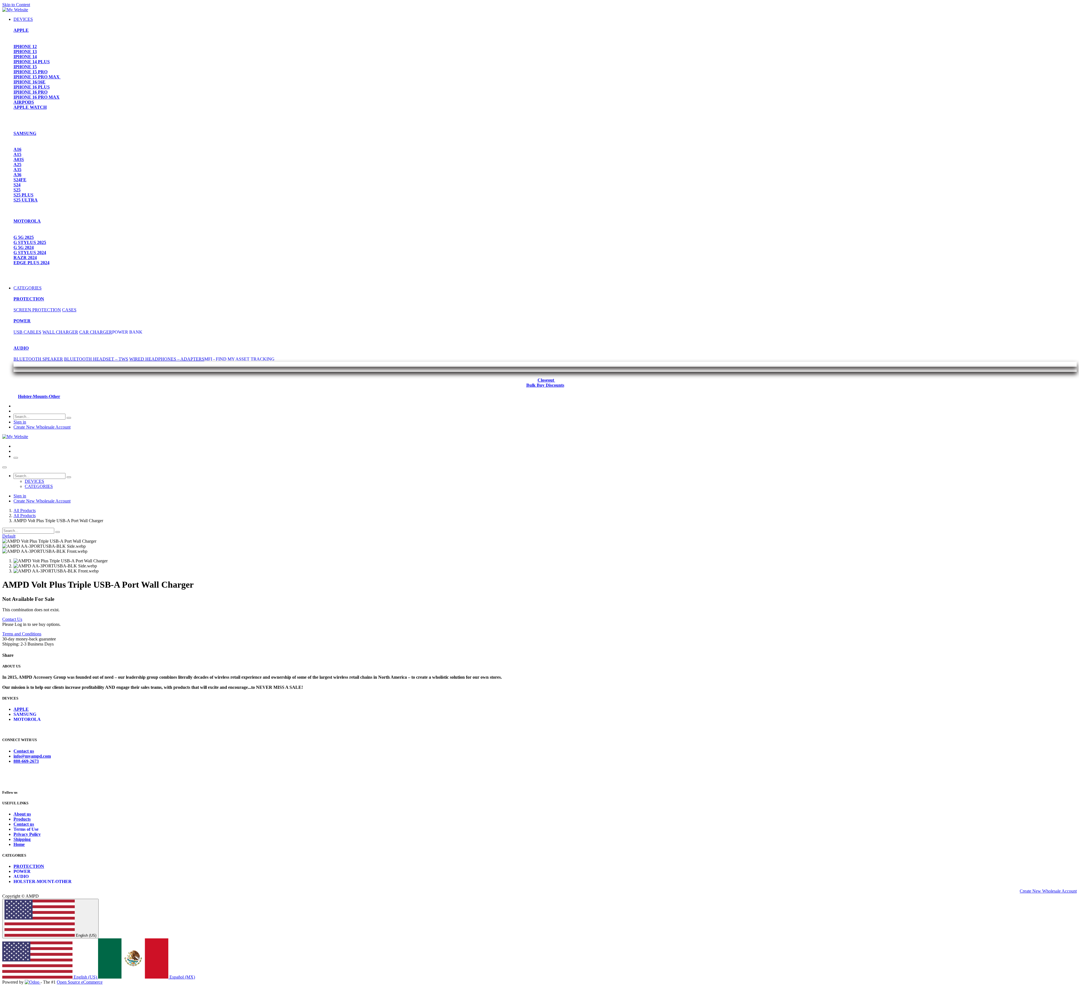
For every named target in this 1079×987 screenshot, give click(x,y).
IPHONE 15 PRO (30, 71)
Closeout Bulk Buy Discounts (545, 383)
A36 (17, 174)
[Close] (4, 467)
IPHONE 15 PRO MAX (37, 76)
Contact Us (12, 619)
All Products (24, 510)
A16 (17, 149)
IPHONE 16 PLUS (31, 87)
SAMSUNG (24, 133)
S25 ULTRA (25, 200)
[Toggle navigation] (15, 458)
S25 (17, 189)
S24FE (19, 179)
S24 (17, 184)
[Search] (69, 418)
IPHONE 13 (25, 51)
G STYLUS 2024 (29, 252)
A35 (17, 169)
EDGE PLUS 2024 (31, 262)
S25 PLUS (23, 195)
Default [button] (8, 536)
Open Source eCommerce (80, 982)
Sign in (19, 422)
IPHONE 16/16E (29, 82)
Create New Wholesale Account (42, 427)
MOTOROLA (27, 221)
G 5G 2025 (23, 237)
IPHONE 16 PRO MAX (36, 97)
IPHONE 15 (25, 66)
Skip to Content (16, 4)
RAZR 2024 (25, 257)
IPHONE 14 (25, 56)
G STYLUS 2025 (29, 242)
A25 (17, 164)
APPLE (21, 30)
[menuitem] (23, 19)
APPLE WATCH (30, 107)
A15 (17, 154)
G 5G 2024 (23, 247)
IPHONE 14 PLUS (31, 61)
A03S (18, 159)
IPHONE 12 (25, 46)
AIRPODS (23, 102)
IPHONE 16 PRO (30, 92)
